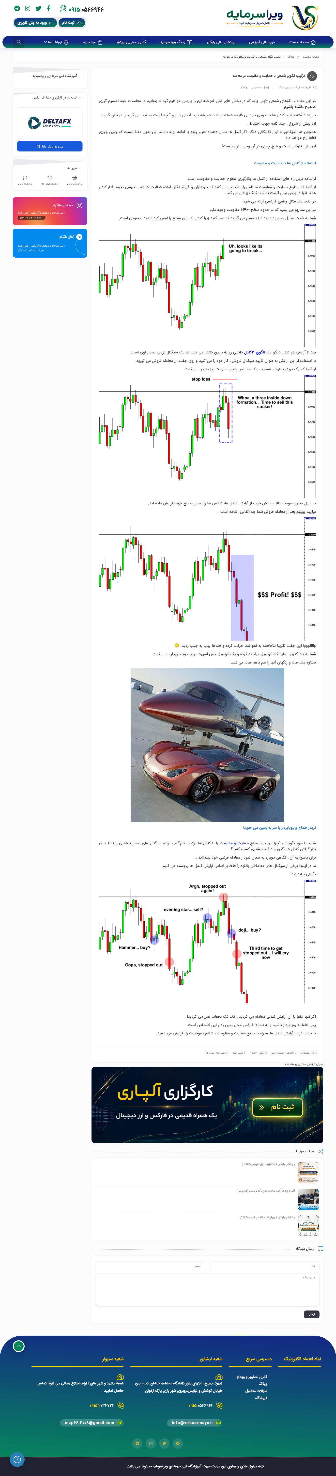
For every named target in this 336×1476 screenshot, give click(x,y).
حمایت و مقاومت (234, 843)
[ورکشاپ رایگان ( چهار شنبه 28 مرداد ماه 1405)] (308, 1226)
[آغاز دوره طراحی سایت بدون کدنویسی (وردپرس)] (308, 1199)
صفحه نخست (311, 56)
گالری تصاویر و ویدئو (252, 1377)
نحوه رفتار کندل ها (216, 1053)
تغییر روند (238, 1053)
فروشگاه (261, 1398)
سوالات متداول (256, 1391)
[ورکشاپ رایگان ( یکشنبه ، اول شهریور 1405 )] (308, 1173)
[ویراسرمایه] (273, 18)
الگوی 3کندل (257, 1053)
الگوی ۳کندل (254, 352)
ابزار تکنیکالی (308, 1053)
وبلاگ (290, 56)
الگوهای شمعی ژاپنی (282, 1053)
